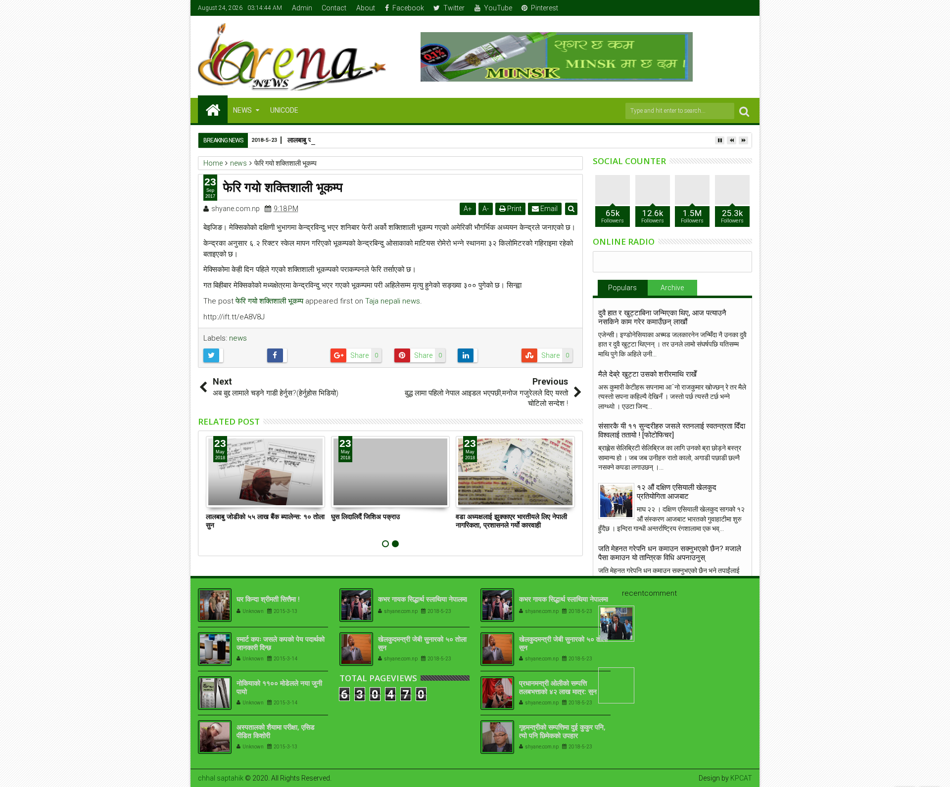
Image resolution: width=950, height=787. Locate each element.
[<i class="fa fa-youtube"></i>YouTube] (730, 8)
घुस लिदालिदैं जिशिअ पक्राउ (365, 516)
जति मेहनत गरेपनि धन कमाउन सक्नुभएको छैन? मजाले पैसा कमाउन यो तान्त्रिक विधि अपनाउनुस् (669, 553)
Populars (622, 288)
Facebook (408, 8)
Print (514, 209)
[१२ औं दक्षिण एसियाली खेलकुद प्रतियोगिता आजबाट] (616, 501)
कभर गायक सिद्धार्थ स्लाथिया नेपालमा (422, 599)
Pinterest (544, 8)
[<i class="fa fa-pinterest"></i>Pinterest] (745, 8)
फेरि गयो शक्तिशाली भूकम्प (269, 301)
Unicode (284, 110)
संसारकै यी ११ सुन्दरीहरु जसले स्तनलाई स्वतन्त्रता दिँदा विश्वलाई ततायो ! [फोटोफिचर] (671, 430)
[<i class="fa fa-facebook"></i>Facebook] (699, 8)
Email (548, 209)
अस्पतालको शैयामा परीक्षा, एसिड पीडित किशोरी (276, 731)
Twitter (454, 8)
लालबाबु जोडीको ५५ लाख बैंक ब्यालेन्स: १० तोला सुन (265, 520)
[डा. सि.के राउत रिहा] (616, 624)
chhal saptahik (220, 778)
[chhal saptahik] (213, 109)
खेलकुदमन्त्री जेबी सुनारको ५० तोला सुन (422, 643)
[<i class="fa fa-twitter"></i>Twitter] (714, 8)
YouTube (498, 8)
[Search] (744, 111)
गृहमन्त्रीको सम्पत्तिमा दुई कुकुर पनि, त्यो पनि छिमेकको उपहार (562, 731)
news (238, 338)
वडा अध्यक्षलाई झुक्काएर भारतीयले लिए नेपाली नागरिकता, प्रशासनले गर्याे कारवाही (511, 520)
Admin (302, 8)
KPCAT (741, 778)
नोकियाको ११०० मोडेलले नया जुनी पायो (279, 687)
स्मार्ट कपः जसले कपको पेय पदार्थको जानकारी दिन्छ (281, 643)
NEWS (242, 110)
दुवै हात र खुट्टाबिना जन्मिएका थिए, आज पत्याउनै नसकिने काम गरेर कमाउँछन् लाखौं (662, 317)
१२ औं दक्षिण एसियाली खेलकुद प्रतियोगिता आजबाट (676, 492)
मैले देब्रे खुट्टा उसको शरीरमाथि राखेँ (647, 374)
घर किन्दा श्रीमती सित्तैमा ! (268, 599)
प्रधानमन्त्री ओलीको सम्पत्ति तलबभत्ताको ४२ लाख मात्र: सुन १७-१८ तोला (558, 691)
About (365, 8)
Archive (672, 288)
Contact (334, 8)
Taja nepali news (392, 301)
